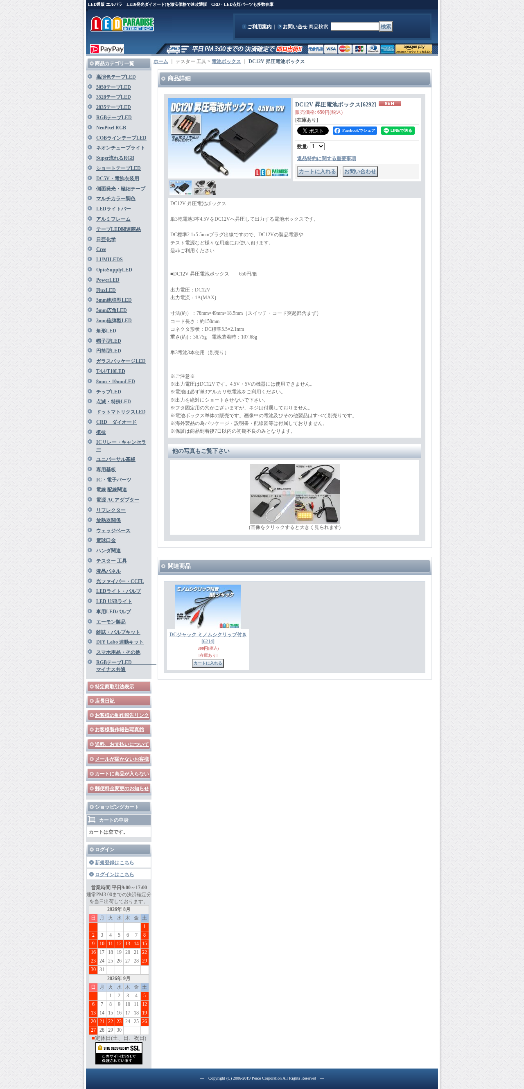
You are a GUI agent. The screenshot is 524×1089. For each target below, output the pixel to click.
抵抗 (101, 432)
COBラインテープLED (121, 138)
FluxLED (106, 290)
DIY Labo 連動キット (120, 642)
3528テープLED (113, 97)
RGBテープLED (114, 117)
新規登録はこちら (114, 862)
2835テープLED (113, 107)
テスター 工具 (111, 561)
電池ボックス (226, 61)
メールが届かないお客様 (122, 759)
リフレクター (111, 510)
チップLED (108, 392)
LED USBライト (114, 601)
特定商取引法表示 (114, 686)
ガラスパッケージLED (121, 361)
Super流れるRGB (115, 158)
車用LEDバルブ (113, 612)
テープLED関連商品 (118, 229)
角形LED (106, 331)
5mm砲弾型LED (114, 300)
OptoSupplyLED (114, 270)
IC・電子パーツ (113, 480)
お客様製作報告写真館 (119, 729)
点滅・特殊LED (113, 401)
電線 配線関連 (111, 490)
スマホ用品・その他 (118, 652)
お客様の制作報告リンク (122, 715)
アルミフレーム (113, 219)
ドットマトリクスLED (121, 412)
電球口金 (106, 540)
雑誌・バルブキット (118, 632)
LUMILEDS (109, 259)
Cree (101, 249)
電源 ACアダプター (117, 500)
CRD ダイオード (116, 422)
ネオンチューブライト (120, 148)
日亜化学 (106, 239)
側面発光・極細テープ (120, 189)
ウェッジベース (113, 530)
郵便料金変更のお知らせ (122, 788)
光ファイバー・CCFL (120, 581)
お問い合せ (295, 26)
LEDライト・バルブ (118, 591)
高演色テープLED (116, 77)
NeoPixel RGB (111, 128)
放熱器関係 (108, 520)
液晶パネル (108, 571)
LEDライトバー (113, 209)
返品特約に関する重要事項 (326, 158)
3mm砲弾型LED (114, 320)
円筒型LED (108, 351)
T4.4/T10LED (110, 371)
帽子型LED (108, 341)
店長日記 (105, 701)
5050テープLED (113, 87)
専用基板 (106, 469)
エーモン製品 (111, 622)
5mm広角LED (111, 310)
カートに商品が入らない (122, 774)
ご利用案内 (259, 26)
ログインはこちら (114, 874)
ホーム (161, 61)
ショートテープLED (118, 168)
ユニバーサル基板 (116, 459)
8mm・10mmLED (115, 381)
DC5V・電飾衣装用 (117, 178)
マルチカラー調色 (116, 198)
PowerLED (108, 280)
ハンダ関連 (108, 551)
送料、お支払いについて (122, 744)
